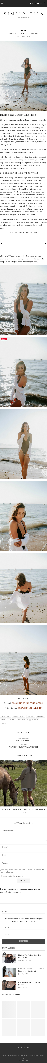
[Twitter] (33, 3)
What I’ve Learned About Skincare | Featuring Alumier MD (31, 970)
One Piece (40, 716)
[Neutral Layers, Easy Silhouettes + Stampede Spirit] (23, 783)
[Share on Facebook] (21, 732)
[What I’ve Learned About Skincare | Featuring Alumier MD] (9, 972)
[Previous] (2, 243)
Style (3, 720)
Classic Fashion (18, 716)
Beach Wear (5, 716)
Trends (3, 723)
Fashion (30, 716)
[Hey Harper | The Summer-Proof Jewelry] (9, 985)
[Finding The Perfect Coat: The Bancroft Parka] (9, 958)
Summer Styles (23, 720)
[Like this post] (19, 732)
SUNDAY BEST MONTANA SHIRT (30, 708)
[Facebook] (30, 3)
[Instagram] (35, 3)
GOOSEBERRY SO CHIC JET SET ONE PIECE (27, 703)
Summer (11, 720)
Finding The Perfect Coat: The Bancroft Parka (29, 956)
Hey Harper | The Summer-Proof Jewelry (30, 983)
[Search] (45, 3)
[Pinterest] (38, 3)
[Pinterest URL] (9, 1009)
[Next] (45, 243)
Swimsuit (35, 720)
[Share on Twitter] (24, 732)
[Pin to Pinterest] (26, 732)
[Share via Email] (28, 732)
